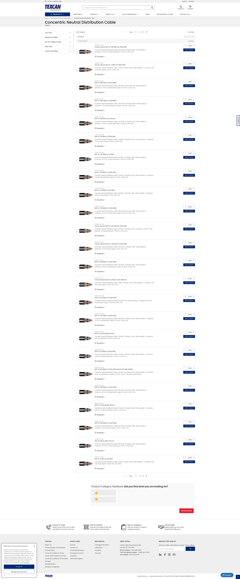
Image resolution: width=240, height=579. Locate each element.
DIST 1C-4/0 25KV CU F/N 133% (105, 190)
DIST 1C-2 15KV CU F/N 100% (104, 459)
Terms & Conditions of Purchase (56, 558)
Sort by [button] (190, 32)
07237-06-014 (99, 314)
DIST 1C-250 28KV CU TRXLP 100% (106, 387)
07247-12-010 (99, 81)
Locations (73, 556)
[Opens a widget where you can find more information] (226, 575)
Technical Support (76, 558)
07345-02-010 (99, 331)
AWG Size (48, 47)
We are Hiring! (170, 525)
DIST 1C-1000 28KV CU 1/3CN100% (106, 101)
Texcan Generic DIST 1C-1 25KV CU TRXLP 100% (110, 65)
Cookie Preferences (142, 576)
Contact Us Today (58, 525)
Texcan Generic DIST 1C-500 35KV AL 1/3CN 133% (111, 47)
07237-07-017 (99, 206)
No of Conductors (53, 42)
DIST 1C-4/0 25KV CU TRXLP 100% (106, 298)
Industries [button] (77, 14)
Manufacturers (51, 37)
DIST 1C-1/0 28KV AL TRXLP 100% (105, 351)
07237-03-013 (99, 170)
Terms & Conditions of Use (54, 553)
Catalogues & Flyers (165, 14)
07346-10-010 (99, 439)
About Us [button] (109, 14)
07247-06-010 (99, 296)
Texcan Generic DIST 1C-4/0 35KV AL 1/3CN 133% (111, 226)
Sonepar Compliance (52, 567)
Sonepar (48, 561)
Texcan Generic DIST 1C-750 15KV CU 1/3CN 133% (111, 244)
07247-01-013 (99, 63)
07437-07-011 (99, 117)
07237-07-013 (99, 385)
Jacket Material (51, 51)
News (148, 14)
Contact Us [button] (184, 14)
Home (46, 18)
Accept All (19, 566)
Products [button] (57, 14)
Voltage (48, 33)
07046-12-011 (99, 421)
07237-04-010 (99, 152)
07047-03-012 (99, 134)
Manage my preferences (19, 572)
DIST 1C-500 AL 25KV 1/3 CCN (104, 441)
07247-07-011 (99, 260)
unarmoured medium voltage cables (61, 18)
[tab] (58, 33)
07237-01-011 (99, 278)
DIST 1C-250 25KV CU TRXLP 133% (105, 262)
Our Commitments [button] (129, 14)
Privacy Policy (50, 550)
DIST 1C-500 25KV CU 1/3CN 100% (105, 83)
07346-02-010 (99, 403)
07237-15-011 (99, 99)
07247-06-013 (99, 188)
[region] (19, 560)
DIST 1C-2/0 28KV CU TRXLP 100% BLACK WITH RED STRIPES (114, 369)
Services (98, 553)
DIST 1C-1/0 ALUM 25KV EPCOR (104, 405)
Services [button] (93, 14)
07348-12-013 (99, 45)
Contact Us (74, 547)
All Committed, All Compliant (55, 547)
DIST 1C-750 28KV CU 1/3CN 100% (106, 208)
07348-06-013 (99, 224)
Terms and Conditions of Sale (55, 556)
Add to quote (189, 50)
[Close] (34, 546)
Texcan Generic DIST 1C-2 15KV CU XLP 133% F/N (110, 280)
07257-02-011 (99, 349)
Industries (98, 547)
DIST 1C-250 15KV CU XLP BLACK (105, 119)
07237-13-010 (99, 242)
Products (191, 1)
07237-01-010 (99, 457)
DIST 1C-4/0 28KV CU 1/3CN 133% (105, 316)
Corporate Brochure (77, 550)
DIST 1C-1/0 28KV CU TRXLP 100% (105, 172)
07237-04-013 (99, 367)
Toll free (49, 1)
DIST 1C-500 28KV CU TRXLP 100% (106, 423)
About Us (48, 545)
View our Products (96, 525)
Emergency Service (76, 553)
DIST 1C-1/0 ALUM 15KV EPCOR (104, 333)
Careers (184, 1)
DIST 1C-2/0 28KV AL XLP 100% (104, 154)
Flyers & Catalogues (134, 525)
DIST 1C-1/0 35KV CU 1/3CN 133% (105, 136)
